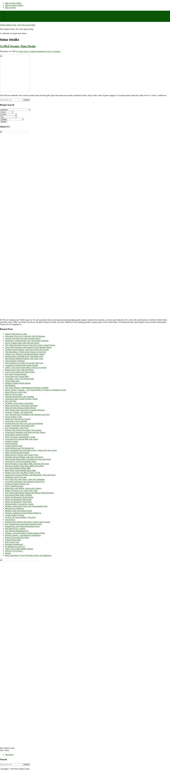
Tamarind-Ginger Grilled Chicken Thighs (21, 399)
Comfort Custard (11, 441)
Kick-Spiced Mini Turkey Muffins (18, 495)
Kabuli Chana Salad (13, 540)
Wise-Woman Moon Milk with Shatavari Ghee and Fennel (28, 459)
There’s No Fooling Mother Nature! (19, 549)
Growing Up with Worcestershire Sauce (20, 461)
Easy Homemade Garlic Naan (16, 428)
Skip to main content (13, 3)
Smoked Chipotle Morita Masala (17, 383)
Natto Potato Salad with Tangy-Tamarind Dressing (25, 410)
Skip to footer (10, 7)
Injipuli (8, 553)
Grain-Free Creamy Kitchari (16, 421)
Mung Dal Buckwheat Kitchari (17, 452)
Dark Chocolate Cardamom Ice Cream (20, 437)
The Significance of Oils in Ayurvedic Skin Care (24, 363)
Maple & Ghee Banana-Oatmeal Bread (20, 408)
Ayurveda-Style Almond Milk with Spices (21, 439)
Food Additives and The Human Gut (19, 448)
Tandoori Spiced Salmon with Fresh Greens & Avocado (27, 350)
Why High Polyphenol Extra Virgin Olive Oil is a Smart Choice (30, 345)
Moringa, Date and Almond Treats (18, 511)
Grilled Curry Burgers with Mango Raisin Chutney (25, 354)
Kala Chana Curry (12, 542)
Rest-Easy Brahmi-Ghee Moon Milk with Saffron (24, 466)
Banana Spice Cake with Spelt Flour (19, 370)
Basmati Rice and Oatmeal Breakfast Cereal (22, 526)
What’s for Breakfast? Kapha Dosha (19, 497)
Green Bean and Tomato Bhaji (17, 376)
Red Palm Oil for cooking (15, 529)
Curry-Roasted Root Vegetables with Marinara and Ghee (27, 414)
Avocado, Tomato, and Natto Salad (19, 412)
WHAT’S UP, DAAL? (14, 551)
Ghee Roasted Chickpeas (15, 361)
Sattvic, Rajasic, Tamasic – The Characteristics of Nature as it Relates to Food (35, 390)
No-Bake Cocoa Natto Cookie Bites (19, 403)
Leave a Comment (53, 51)
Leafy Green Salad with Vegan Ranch (20, 372)
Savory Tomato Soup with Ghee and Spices (22, 343)
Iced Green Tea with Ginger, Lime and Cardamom (25, 479)
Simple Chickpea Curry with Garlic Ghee (21, 490)
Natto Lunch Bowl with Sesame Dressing (21, 405)
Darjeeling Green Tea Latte (15, 477)
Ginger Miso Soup (12, 381)
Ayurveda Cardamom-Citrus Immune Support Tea (24, 482)
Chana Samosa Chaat (13, 417)
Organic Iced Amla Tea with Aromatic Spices (23, 338)
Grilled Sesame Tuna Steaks (18, 46)
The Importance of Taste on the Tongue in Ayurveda (25, 352)
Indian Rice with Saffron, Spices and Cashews (23, 488)
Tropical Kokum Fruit (13, 446)
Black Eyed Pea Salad (13, 394)
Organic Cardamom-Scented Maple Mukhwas (23, 513)
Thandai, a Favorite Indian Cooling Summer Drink (25, 533)
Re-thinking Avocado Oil (15, 546)
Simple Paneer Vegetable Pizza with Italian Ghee (24, 356)
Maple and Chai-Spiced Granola (17, 419)
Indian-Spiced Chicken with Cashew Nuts (21, 455)
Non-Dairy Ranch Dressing (16, 374)
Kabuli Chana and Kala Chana (17, 537)
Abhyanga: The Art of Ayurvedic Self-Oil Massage (25, 336)
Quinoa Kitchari (11, 443)
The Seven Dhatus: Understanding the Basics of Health (26, 388)
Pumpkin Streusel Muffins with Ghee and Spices (24, 457)
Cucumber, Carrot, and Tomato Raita (19, 379)
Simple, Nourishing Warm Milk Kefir (19, 426)
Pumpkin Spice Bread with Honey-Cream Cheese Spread (27, 522)
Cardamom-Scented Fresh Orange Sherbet (21, 365)
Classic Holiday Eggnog (14, 515)
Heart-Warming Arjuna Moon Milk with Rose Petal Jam (27, 464)
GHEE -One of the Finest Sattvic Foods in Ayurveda (25, 367)
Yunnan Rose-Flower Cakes (16, 334)
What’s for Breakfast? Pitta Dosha (18, 499)
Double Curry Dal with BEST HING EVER (22, 473)
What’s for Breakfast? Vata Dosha (18, 502)
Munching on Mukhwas (14, 508)
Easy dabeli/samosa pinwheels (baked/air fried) (23, 524)
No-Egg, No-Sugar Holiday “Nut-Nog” (20, 517)
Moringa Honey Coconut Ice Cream (19, 504)
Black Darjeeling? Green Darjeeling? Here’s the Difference (28, 555)
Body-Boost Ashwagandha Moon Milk (20, 470)
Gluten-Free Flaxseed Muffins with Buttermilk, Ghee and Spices (30, 475)
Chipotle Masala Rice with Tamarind (19, 397)
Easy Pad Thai (10, 401)
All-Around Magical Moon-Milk (18, 468)
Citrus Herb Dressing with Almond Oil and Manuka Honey (28, 347)
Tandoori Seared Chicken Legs (17, 484)
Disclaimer (9, 754)
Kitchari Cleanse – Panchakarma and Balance (23, 535)
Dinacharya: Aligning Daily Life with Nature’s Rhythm (26, 341)
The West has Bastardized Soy (17, 531)
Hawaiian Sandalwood (14, 544)
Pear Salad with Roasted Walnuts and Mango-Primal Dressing (29, 493)
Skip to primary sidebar (14, 5)
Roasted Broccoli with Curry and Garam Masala (24, 423)
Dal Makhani (10, 385)
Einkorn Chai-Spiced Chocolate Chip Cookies (23, 430)
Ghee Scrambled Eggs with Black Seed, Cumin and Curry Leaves (31, 450)
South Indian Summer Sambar (17, 435)
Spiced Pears (10, 520)
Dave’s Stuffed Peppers (14, 486)
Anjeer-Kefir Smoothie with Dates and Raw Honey (25, 432)
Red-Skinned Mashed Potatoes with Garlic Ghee (24, 358)
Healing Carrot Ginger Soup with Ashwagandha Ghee (26, 506)
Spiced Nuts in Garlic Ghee (16, 392)
